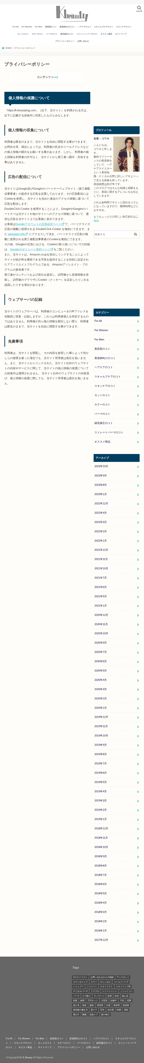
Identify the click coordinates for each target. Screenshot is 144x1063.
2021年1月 (100, 605)
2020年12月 (101, 615)
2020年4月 (100, 680)
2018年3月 (100, 912)
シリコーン (92, 986)
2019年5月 (100, 782)
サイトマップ (121, 34)
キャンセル (105, 982)
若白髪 (110, 1010)
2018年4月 (100, 902)
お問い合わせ (83, 41)
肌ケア (94, 1010)
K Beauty (27, 1057)
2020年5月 (100, 670)
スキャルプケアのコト (103, 27)
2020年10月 (101, 633)
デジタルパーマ (80, 991)
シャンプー (78, 986)
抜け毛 (76, 1005)
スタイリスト (106, 986)
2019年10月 (101, 735)
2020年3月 (100, 689)
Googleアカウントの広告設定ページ (38, 224)
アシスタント (123, 977)
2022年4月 (100, 512)
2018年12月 (101, 828)
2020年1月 (100, 707)
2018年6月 (100, 884)
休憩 (109, 996)
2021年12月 (101, 549)
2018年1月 (100, 930)
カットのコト (23, 34)
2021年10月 (101, 568)
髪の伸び (105, 1014)
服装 (92, 1005)
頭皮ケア (94, 1014)
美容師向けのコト (67, 27)
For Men (38, 27)
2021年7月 (100, 577)
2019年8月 (100, 754)
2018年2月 (100, 921)
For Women (26, 27)
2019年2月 (100, 809)
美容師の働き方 (80, 1010)
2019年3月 (100, 800)
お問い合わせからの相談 (102, 977)
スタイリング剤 (123, 986)
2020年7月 (100, 652)
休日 (117, 996)
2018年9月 (100, 856)
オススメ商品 (106, 34)
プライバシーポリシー (64, 41)
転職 (119, 1010)
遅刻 (126, 1010)
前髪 (75, 1000)
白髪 (108, 1005)
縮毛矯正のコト (67, 34)
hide (54, 77)
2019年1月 (100, 819)
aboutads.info (16, 234)
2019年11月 (101, 726)
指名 (84, 1005)
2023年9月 (100, 475)
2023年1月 (100, 494)
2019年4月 (100, 791)
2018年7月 (100, 875)
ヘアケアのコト (84, 27)
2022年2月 (100, 531)
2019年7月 (100, 763)
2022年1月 (100, 540)
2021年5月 (100, 596)
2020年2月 (100, 698)
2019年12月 (101, 717)
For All (15, 27)
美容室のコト (51, 27)
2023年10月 (101, 466)
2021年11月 (101, 559)
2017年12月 (101, 940)
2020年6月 (100, 661)
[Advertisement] (117, 92)
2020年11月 (101, 624)
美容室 (116, 1005)
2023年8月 (100, 484)
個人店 (125, 996)
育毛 (102, 1010)
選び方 (76, 1014)
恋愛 (129, 1000)
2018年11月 (101, 837)
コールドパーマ (121, 982)
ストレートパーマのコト (87, 34)
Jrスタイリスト (80, 977)
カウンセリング (80, 982)
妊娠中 (113, 1000)
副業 (82, 1000)
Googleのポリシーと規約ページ (30, 249)
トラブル (95, 991)
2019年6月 (100, 772)
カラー (94, 982)
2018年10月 (101, 847)
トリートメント (109, 991)
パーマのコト (52, 34)
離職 (84, 1014)
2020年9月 (100, 642)
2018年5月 (100, 893)
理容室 (100, 1005)
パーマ (76, 996)
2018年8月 (100, 865)
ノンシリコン (126, 991)
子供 (122, 1000)
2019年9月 (100, 744)
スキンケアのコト (124, 27)
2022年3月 (100, 522)
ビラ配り (86, 996)
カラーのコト (37, 34)
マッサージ (99, 996)
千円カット (92, 1000)
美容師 (126, 1005)
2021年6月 (100, 587)
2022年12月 (101, 503)
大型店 (104, 1000)
